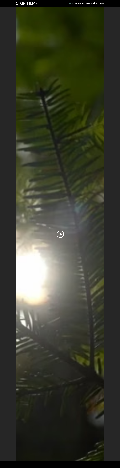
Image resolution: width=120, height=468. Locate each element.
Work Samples (80, 3)
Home (71, 3)
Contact (101, 3)
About (95, 3)
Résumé (89, 3)
